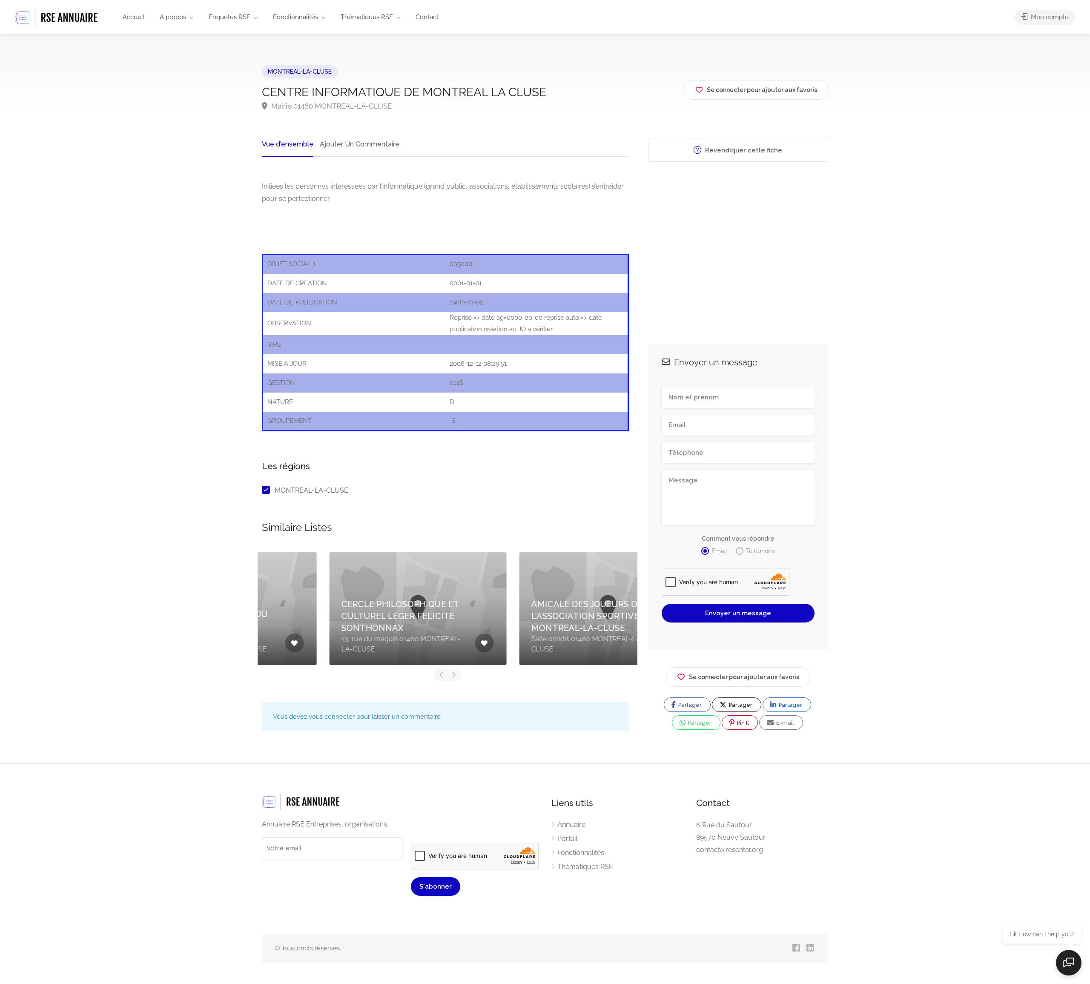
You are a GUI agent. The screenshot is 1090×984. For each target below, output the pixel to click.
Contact (427, 17)
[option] (352, 608)
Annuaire (571, 824)
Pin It (742, 723)
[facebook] (796, 948)
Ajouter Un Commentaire (359, 144)
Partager (689, 705)
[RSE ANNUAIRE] (57, 18)
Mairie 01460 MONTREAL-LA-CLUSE (331, 106)
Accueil (133, 17)
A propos (173, 17)
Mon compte (1049, 17)
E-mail (784, 723)
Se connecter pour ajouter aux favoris (744, 677)
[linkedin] (810, 948)
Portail (567, 839)
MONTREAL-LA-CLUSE (300, 71)
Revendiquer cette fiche (742, 150)
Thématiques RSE (367, 17)
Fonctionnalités (295, 17)
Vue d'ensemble (287, 144)
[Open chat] (1068, 962)
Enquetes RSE (229, 17)
